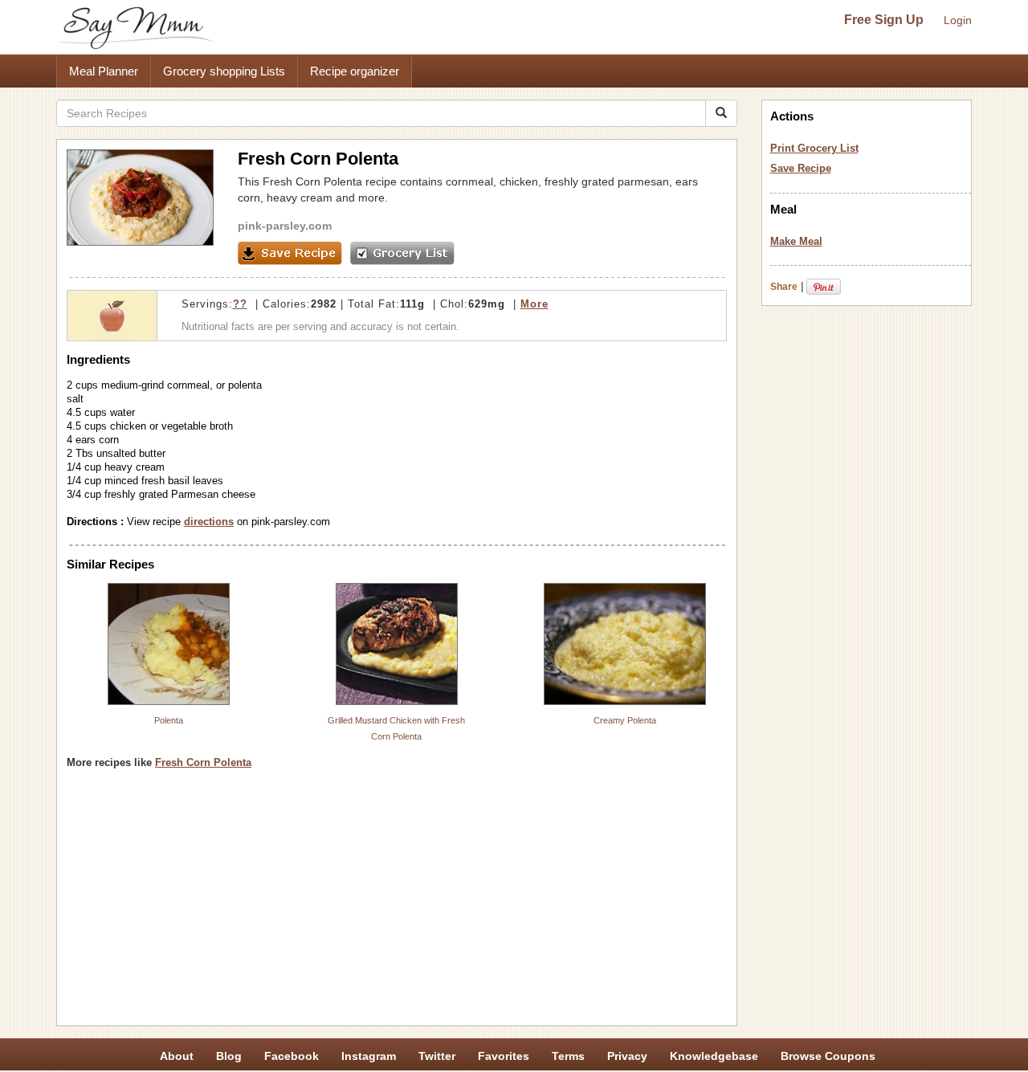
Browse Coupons (828, 1056)
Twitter (436, 1056)
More (534, 304)
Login (958, 20)
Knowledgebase (714, 1056)
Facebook (291, 1056)
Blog (229, 1056)
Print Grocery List (814, 148)
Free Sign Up (884, 19)
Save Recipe (800, 168)
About (177, 1056)
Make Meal (796, 241)
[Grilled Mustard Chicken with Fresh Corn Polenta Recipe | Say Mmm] (397, 644)
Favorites (503, 1056)
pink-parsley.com (285, 225)
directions (209, 522)
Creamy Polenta (625, 720)
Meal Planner (103, 71)
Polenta (168, 720)
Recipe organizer (354, 71)
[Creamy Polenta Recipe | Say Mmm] (625, 644)
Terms (568, 1056)
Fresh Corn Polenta (203, 762)
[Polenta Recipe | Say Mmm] (169, 644)
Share (784, 286)
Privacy (627, 1056)
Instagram (368, 1056)
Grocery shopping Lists (224, 71)
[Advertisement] (397, 903)
